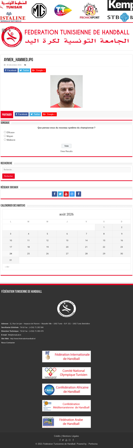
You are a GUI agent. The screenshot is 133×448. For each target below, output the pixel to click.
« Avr (7, 267)
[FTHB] (66, 36)
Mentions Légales (70, 436)
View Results (66, 151)
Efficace (10, 132)
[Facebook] (54, 194)
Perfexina (93, 444)
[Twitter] (60, 194)
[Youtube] (66, 194)
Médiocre (11, 140)
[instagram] (72, 194)
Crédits (57, 436)
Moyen (10, 136)
